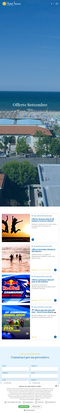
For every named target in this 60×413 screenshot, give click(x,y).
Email (32, 373)
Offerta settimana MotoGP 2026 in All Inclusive (43, 281)
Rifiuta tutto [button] (36, 406)
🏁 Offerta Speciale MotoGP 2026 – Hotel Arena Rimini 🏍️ (44, 311)
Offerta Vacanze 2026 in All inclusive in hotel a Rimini (43, 220)
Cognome (34, 366)
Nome (4, 366)
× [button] (58, 385)
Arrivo (4, 380)
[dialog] (30, 398)
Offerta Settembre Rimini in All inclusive (43, 250)
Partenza (33, 380)
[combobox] (56, 386)
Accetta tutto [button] (24, 406)
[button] (30, 410)
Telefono (5, 373)
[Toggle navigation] (57, 3)
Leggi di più (37, 399)
